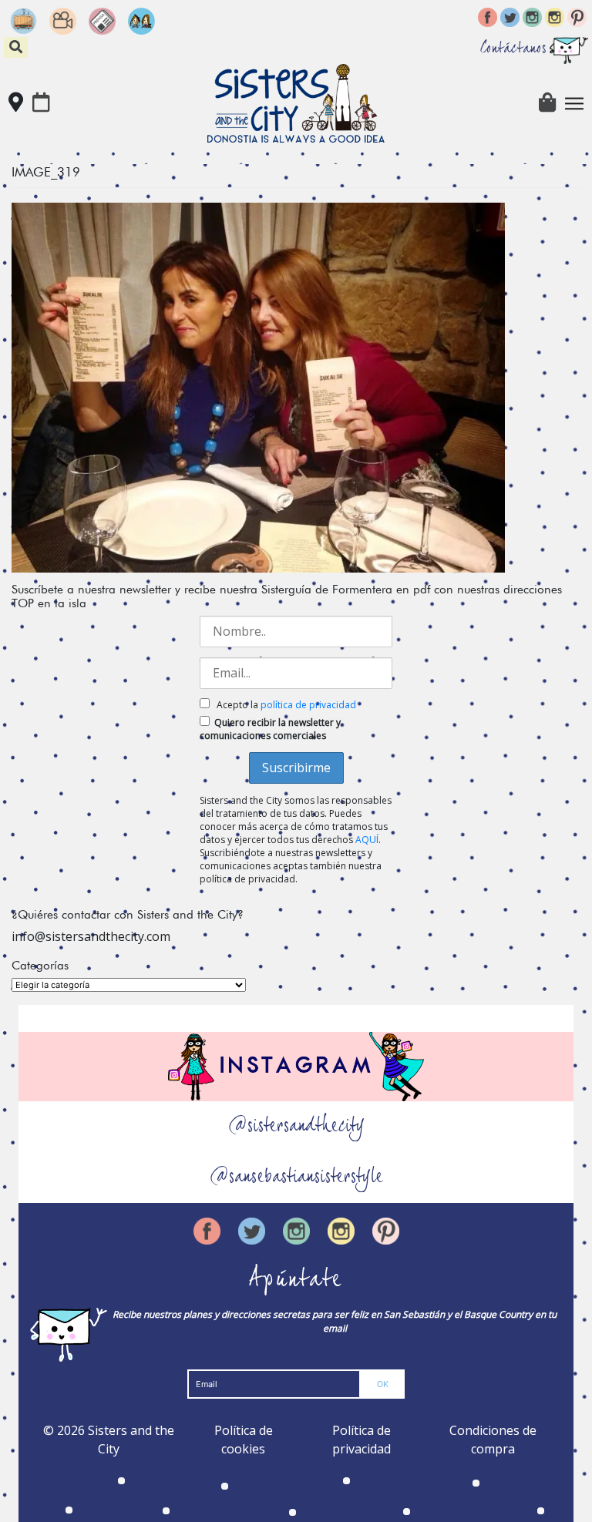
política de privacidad (308, 704)
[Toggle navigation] (574, 103)
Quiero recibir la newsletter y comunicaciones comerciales (270, 729)
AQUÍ (366, 839)
